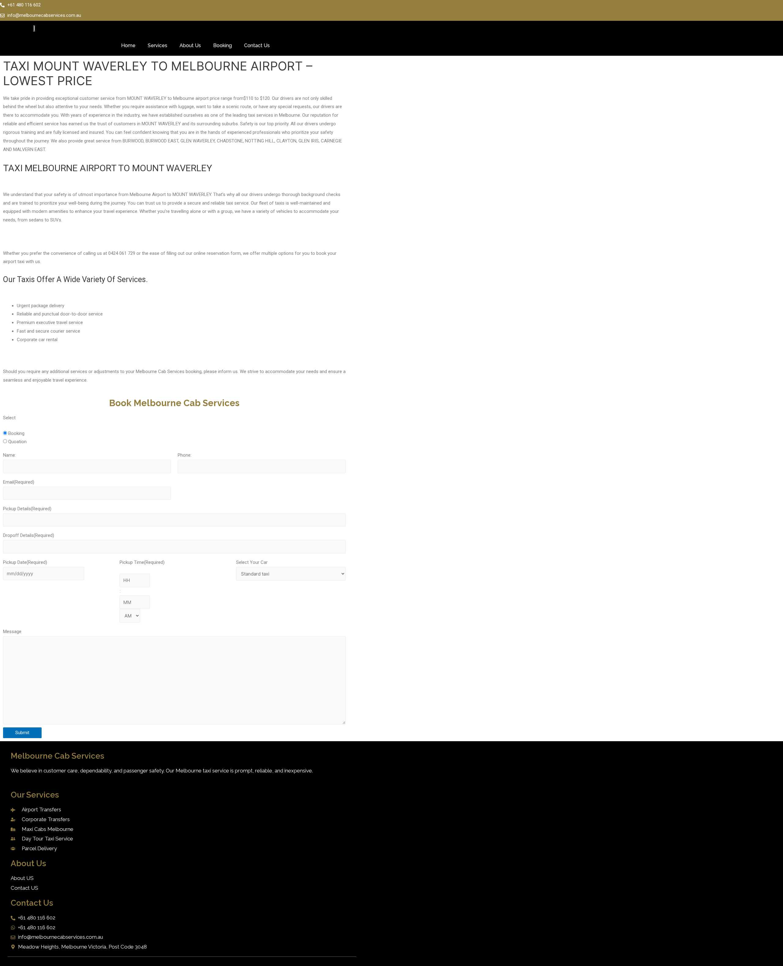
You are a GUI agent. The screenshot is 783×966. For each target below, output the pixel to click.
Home (128, 45)
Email (18, 482)
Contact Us (257, 45)
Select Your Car (252, 562)
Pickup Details (27, 508)
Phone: (184, 455)
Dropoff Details (28, 535)
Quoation (17, 441)
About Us (190, 45)
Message (12, 631)
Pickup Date (25, 562)
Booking (222, 45)
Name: (9, 455)
